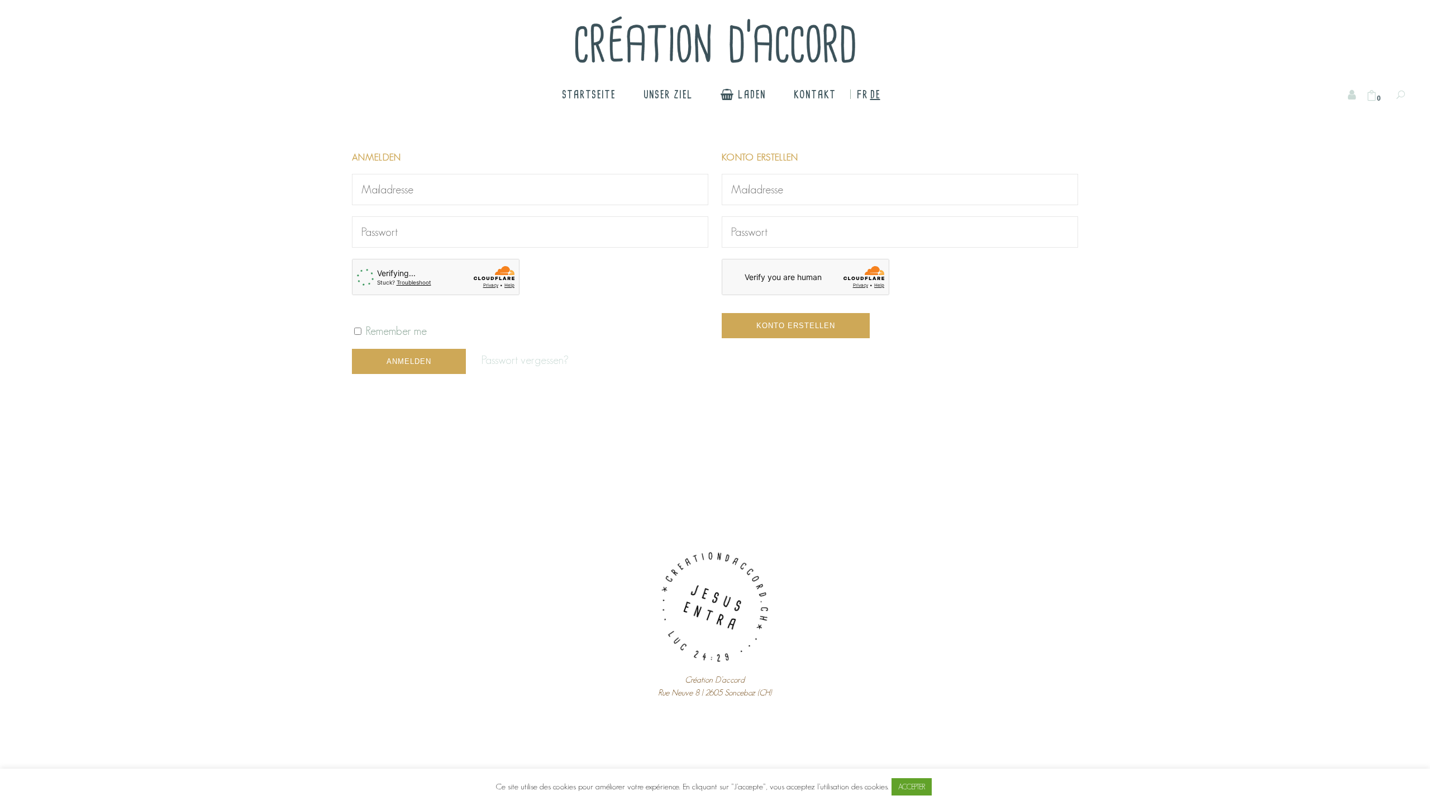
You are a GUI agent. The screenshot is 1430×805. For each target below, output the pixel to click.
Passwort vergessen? (525, 360)
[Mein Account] (1352, 95)
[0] (1371, 95)
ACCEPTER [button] (911, 787)
